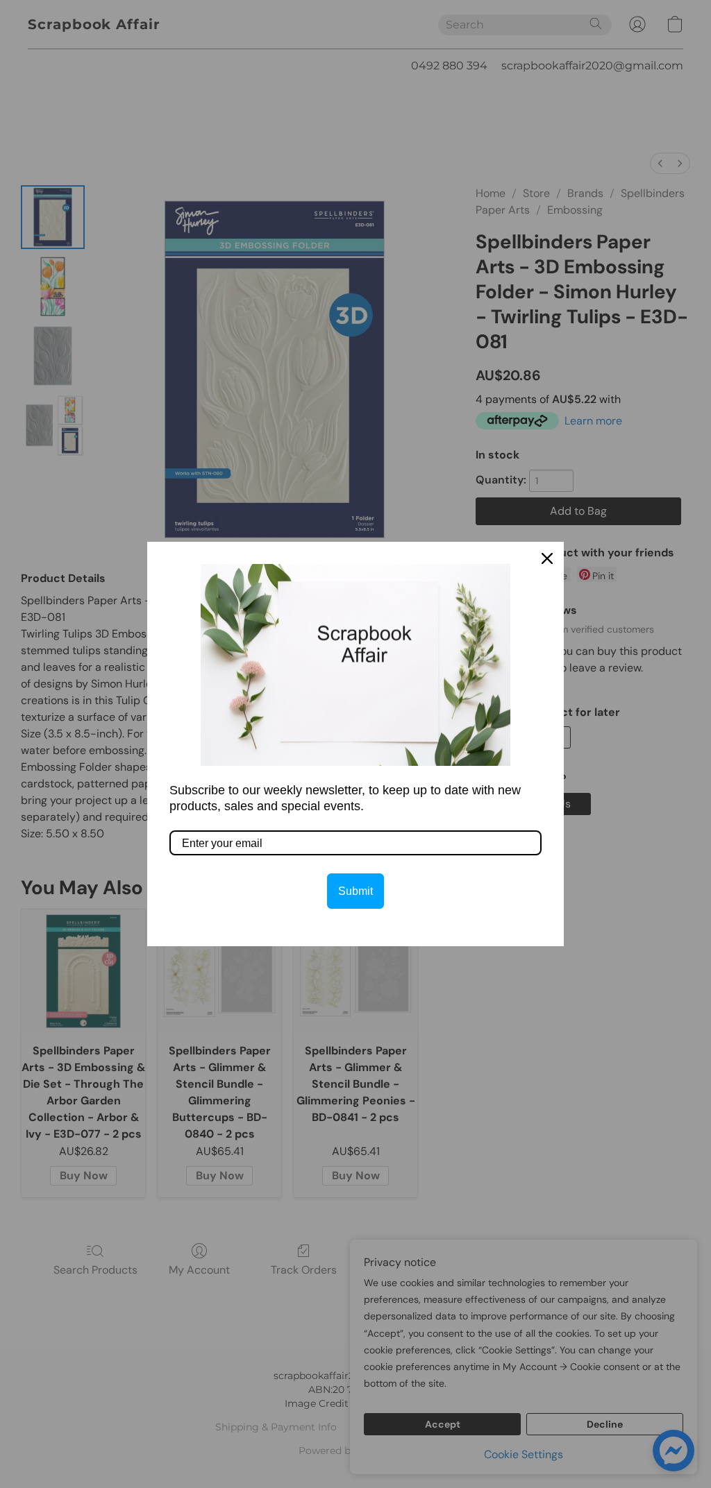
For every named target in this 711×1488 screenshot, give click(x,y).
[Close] (547, 558)
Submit (355, 891)
